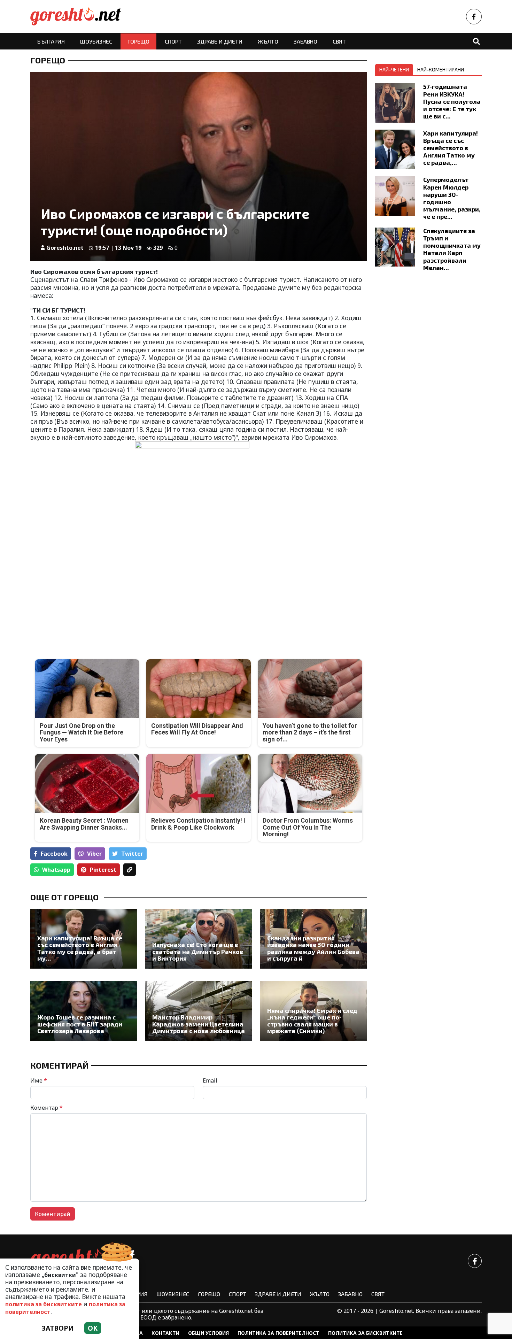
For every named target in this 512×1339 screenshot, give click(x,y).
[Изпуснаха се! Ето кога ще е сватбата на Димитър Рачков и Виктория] (198, 939)
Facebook (54, 853)
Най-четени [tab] (394, 69)
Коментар (46, 1107)
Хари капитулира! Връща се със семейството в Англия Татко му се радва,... (450, 147)
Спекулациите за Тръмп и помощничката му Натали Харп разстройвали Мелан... (452, 249)
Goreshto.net (65, 248)
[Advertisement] (112, 592)
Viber (94, 853)
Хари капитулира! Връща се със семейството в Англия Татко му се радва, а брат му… (79, 948)
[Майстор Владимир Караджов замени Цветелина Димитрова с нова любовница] (198, 1011)
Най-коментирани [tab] (440, 69)
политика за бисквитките (43, 1304)
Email (210, 1080)
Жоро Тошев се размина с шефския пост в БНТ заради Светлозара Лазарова (79, 1024)
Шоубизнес (96, 41)
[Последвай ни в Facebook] (474, 16)
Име (38, 1080)
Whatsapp (56, 870)
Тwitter (132, 853)
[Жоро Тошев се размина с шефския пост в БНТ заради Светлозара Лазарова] (83, 1011)
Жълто (268, 41)
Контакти (165, 1333)
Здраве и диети (219, 41)
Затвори (58, 1328)
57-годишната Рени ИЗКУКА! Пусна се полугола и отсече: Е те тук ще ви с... (452, 101)
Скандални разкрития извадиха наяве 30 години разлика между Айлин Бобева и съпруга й (313, 948)
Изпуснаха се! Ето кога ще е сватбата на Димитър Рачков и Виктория (197, 951)
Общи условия (208, 1333)
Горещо (138, 41)
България (51, 41)
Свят (339, 41)
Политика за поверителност (278, 1333)
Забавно (305, 41)
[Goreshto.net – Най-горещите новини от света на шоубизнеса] (75, 16)
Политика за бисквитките (365, 1333)
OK (93, 1328)
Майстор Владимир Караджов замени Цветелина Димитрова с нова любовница (198, 1024)
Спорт (173, 41)
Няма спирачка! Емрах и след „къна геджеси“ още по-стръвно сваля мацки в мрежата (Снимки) (312, 1020)
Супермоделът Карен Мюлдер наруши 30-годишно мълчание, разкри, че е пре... (452, 198)
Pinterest (103, 870)
